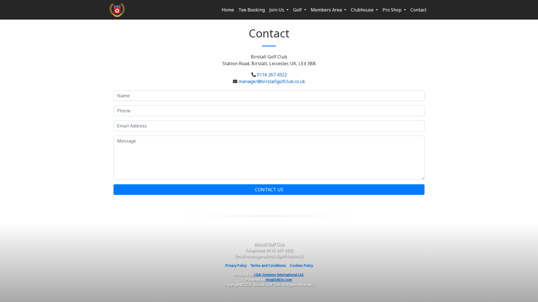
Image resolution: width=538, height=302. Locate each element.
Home (228, 10)
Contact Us (269, 190)
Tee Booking (251, 10)
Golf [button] (298, 10)
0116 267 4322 (272, 75)
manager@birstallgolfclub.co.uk (271, 81)
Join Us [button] (277, 10)
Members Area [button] (327, 10)
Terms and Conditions (268, 265)
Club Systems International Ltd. (279, 274)
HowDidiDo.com (279, 279)
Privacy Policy (236, 265)
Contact (418, 10)
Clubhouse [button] (363, 10)
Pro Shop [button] (392, 10)
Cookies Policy (301, 265)
